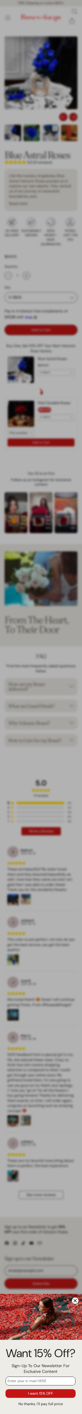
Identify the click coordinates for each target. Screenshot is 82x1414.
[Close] (75, 1300)
